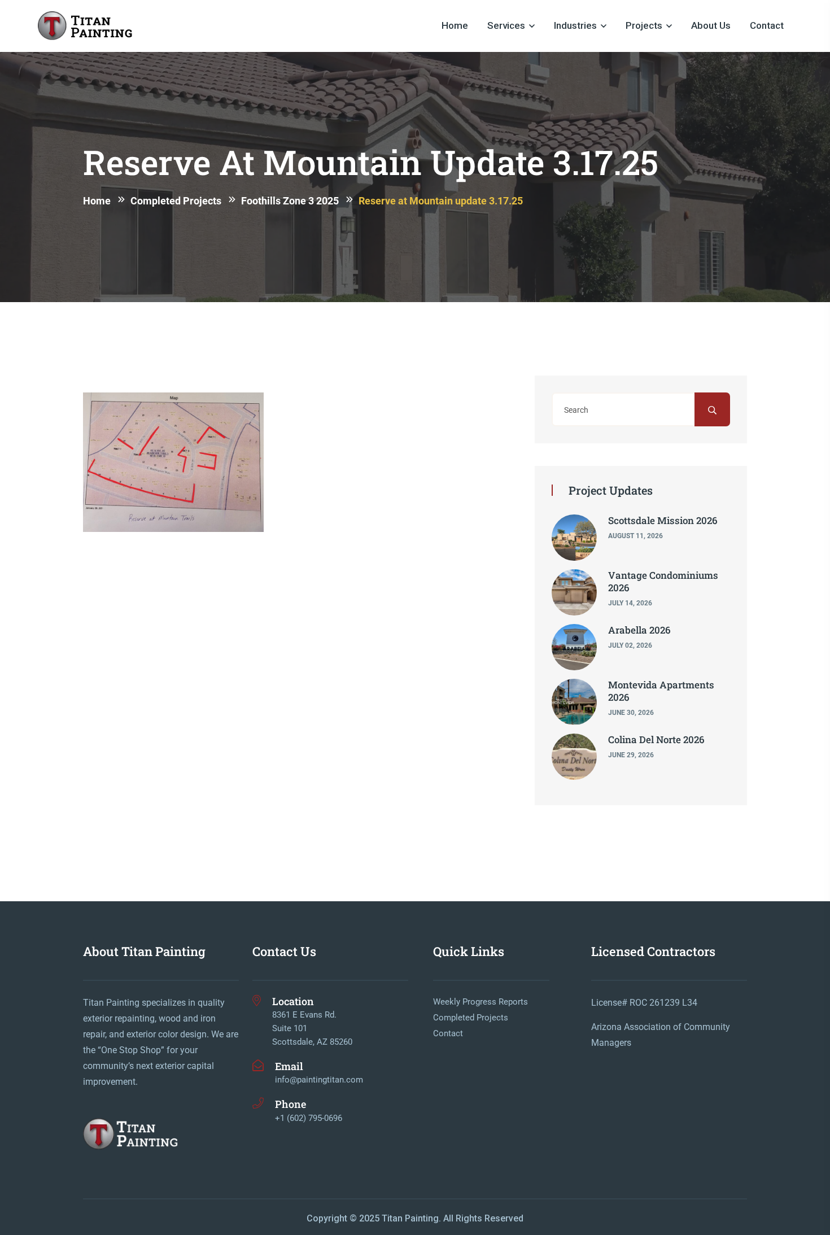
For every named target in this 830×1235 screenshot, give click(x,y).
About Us (711, 25)
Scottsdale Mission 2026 (663, 520)
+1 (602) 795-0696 (308, 1118)
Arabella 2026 (639, 629)
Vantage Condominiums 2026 (663, 581)
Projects (644, 25)
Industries (575, 25)
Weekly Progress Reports (480, 1002)
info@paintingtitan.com (319, 1080)
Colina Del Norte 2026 (656, 739)
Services (506, 25)
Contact (767, 25)
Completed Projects (470, 1018)
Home (455, 25)
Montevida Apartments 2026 (661, 691)
